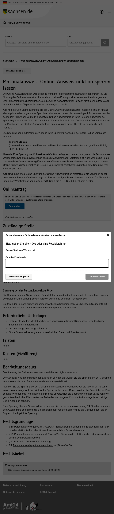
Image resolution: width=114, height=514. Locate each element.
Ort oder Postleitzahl (15, 257)
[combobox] (57, 263)
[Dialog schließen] (108, 235)
